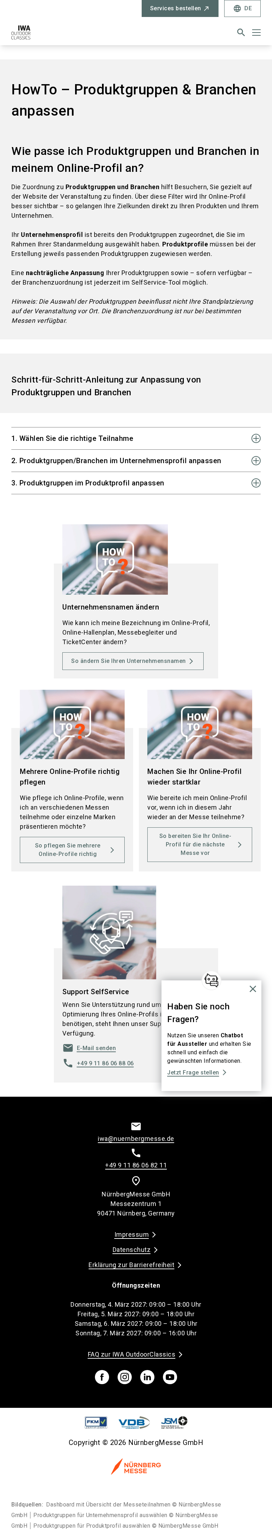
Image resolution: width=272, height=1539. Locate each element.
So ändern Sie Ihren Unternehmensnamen (128, 661)
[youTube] (170, 1377)
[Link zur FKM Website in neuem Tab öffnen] (96, 1422)
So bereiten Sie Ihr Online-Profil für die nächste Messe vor (195, 844)
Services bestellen (175, 8)
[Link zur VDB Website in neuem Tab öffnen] (134, 1422)
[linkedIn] (147, 1377)
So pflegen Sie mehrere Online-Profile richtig (68, 849)
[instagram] (125, 1377)
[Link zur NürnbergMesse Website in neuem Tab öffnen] (136, 1466)
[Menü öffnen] (256, 32)
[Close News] (211, 980)
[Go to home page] (70, 35)
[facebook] (102, 1377)
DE (242, 8)
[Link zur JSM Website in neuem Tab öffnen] (174, 1422)
